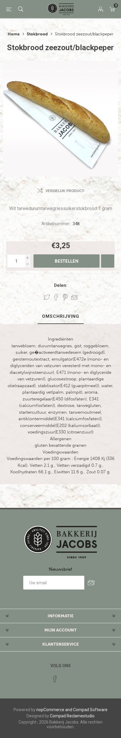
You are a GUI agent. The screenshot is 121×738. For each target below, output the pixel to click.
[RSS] (66, 677)
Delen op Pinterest (65, 297)
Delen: (60, 285)
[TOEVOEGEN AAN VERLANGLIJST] (107, 261)
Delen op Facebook (56, 297)
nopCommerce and (54, 709)
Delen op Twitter (46, 297)
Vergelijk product (65, 191)
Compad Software (90, 709)
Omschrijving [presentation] (60, 316)
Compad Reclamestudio (72, 716)
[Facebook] (55, 679)
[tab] (60, 316)
